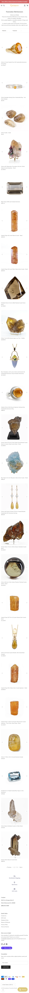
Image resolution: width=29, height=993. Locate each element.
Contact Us (3, 915)
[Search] (4, 5)
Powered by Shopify (13, 988)
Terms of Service (5, 926)
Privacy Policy (4, 924)
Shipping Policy (4, 920)
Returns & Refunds (5, 922)
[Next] (27, 47)
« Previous (8, 867)
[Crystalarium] (14, 5)
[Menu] (1, 5)
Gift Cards (3, 918)
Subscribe (6, 967)
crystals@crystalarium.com (7, 938)
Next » (21, 867)
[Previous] (2, 47)
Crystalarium (6, 988)
